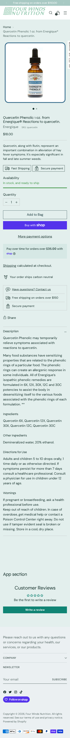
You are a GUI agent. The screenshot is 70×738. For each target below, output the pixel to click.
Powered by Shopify (14, 721)
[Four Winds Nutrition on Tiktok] (21, 692)
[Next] (63, 3)
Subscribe (59, 679)
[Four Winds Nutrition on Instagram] (16, 692)
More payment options (35, 236)
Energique (10, 127)
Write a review (35, 610)
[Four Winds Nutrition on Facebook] (5, 692)
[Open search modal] (50, 12)
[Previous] (6, 3)
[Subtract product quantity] (16, 202)
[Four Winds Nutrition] (24, 12)
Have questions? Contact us (31, 289)
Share (11, 318)
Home (7, 27)
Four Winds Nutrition (38, 714)
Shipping (9, 266)
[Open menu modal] (65, 12)
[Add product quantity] (6, 202)
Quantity (9, 194)
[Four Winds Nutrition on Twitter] (10, 692)
